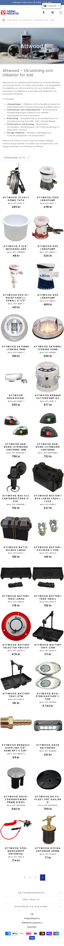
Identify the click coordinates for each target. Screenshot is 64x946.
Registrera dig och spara (31, 907)
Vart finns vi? (31, 900)
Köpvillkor (31, 927)
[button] (51, 6)
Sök (32, 914)
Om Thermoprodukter (31, 893)
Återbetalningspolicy (32, 923)
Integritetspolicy (32, 918)
